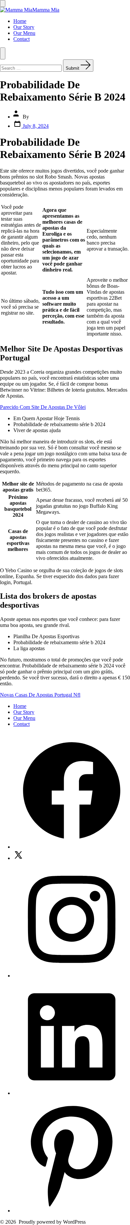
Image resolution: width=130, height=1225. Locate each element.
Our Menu (24, 33)
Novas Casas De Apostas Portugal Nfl (40, 695)
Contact (21, 39)
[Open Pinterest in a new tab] (71, 1210)
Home (19, 21)
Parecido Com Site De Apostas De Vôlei (43, 407)
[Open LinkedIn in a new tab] (71, 1093)
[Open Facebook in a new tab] (71, 847)
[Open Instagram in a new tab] (71, 975)
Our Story (23, 27)
